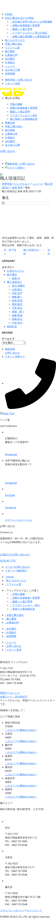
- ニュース (10, 642)
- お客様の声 (12, 622)
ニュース (10, 66)
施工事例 (10, 51)
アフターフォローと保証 (23, 115)
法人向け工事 (12, 70)
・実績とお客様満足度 (22, 609)
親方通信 (12, 274)
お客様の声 (11, 55)
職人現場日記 (14, 282)
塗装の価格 (16, 104)
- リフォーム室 (13, 584)
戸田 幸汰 (17, 308)
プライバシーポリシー (12, 910)
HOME (9, 14)
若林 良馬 (17, 300)
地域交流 (12, 326)
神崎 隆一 (17, 297)
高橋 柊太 (17, 319)
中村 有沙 (17, 322)
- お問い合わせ (13, 646)
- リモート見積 (13, 649)
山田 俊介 (17, 289)
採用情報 (10, 73)
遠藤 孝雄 (17, 315)
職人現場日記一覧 (32, 251)
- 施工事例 (10, 618)
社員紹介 (10, 62)
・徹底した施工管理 (21, 29)
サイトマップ (34, 910)
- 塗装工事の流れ (14, 615)
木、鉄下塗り (10, 251)
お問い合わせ (7, 151)
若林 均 (16, 278)
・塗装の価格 (17, 594)
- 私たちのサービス (15, 580)
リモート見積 (12, 83)
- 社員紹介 (10, 632)
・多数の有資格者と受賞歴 (25, 25)
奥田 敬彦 (17, 304)
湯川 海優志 (18, 285)
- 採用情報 (10, 636)
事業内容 (10, 122)
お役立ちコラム (15, 271)
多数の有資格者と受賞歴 (23, 108)
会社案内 (10, 58)
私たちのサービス (15, 40)
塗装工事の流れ (13, 44)
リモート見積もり (15, 356)
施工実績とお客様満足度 (23, 119)
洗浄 (48, 251)
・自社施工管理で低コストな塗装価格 (31, 21)
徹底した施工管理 (20, 111)
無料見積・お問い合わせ (18, 79)
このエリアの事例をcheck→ (21, 730)
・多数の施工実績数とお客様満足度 (30, 36)
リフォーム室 (12, 47)
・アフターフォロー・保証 (25, 605)
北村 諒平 (17, 293)
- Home (9, 576)
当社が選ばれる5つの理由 (19, 18)
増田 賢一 (18, 311)
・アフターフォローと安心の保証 (28, 32)
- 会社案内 (10, 628)
